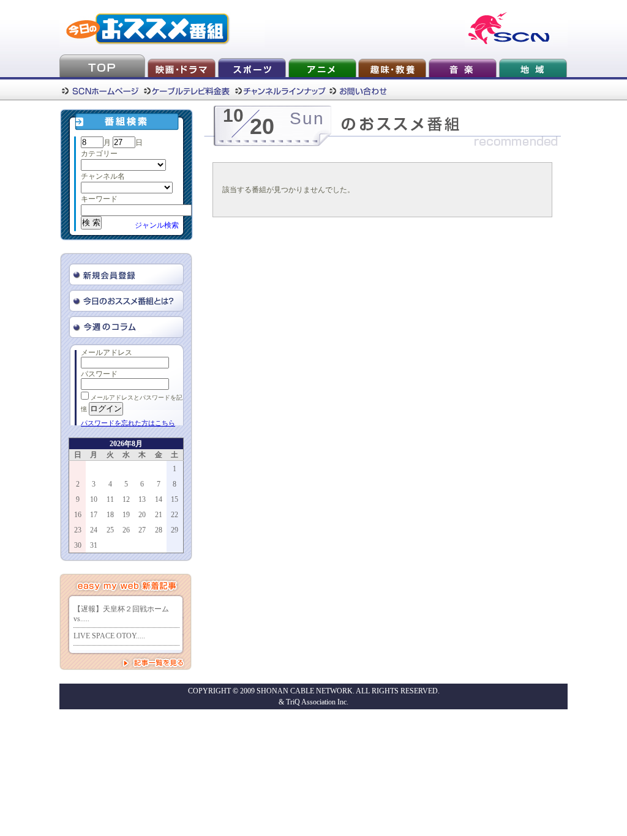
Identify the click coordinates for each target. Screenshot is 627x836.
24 (93, 530)
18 (110, 514)
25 (110, 530)
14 (158, 499)
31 (93, 545)
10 (93, 499)
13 (142, 499)
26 (126, 530)
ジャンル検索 (157, 225)
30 (77, 545)
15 (174, 499)
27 (142, 530)
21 (158, 514)
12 (126, 499)
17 (93, 514)
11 (110, 499)
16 (77, 514)
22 (174, 514)
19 (126, 514)
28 (158, 530)
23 (77, 530)
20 (142, 514)
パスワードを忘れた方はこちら (128, 423)
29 (174, 530)
